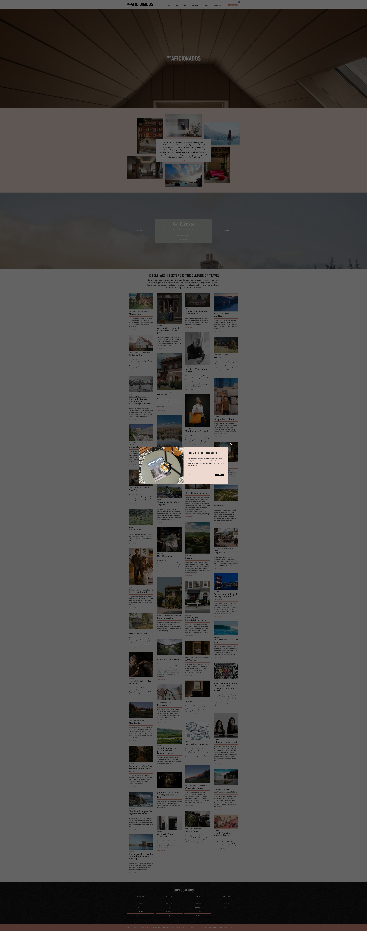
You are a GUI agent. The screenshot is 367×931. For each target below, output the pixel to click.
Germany (169, 904)
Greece (169, 907)
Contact (230, 2)
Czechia (140, 911)
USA (226, 907)
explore (183, 160)
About (223, 2)
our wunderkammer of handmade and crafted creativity (183, 61)
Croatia (140, 907)
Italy (169, 915)
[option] (183, 58)
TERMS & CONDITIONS (196, 927)
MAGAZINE (195, 5)
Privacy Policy (182, 927)
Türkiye (226, 904)
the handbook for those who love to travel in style (183, 61)
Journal (205, 5)
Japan (198, 896)
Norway (198, 904)
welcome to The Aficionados (183, 61)
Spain (198, 915)
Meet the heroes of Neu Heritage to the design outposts (183, 61)
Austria (140, 900)
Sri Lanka (226, 896)
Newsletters (216, 5)
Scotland (197, 911)
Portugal (197, 907)
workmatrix (228, 927)
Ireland (169, 911)
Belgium (140, 904)
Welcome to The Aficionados (183, 61)
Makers (185, 5)
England (140, 915)
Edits (169, 5)
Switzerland (226, 900)
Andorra (140, 896)
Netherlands (197, 900)
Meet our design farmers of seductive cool (183, 61)
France (169, 900)
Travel (177, 5)
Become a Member (211, 927)
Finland (169, 896)
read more (133, 329)
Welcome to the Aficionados (183, 61)
